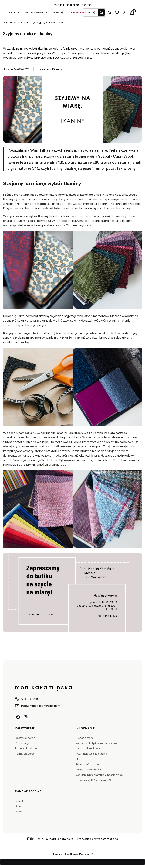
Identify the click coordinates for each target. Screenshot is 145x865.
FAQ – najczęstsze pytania (91, 753)
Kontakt (20, 801)
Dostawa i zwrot (25, 737)
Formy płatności (25, 753)
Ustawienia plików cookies (92, 780)
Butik (18, 806)
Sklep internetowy (71, 854)
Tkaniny (57, 69)
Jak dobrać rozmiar (87, 764)
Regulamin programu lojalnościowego (99, 775)
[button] (101, 12)
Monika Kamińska (12, 22)
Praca (18, 811)
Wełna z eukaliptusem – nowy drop (97, 743)
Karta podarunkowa (88, 748)
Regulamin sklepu (26, 748)
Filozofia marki (84, 737)
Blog (29, 22)
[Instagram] (26, 717)
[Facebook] (18, 717)
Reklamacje (22, 743)
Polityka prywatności (88, 769)
